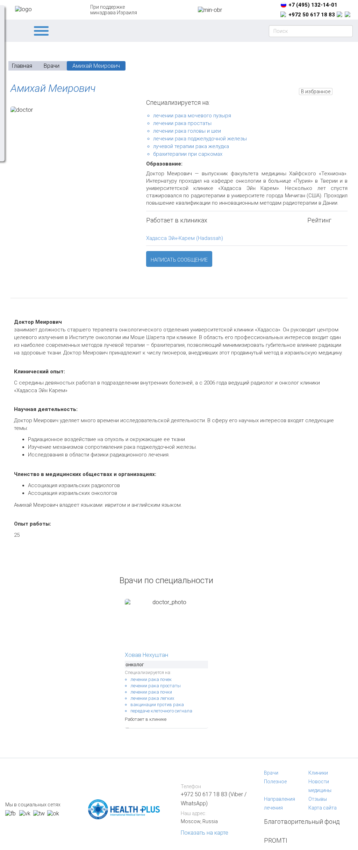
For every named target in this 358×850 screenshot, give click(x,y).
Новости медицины (319, 786)
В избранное (315, 91)
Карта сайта (322, 808)
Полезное (275, 781)
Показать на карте (204, 832)
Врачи (271, 773)
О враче (31, 290)
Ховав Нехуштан (146, 655)
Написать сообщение (179, 260)
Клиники (318, 773)
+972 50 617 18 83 (311, 15)
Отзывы (317, 799)
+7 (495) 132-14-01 (312, 5)
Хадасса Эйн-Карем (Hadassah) (184, 238)
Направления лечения (279, 803)
